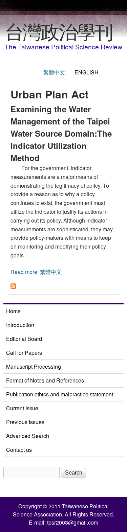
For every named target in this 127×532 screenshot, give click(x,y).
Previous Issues (25, 422)
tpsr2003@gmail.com (72, 522)
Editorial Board (24, 339)
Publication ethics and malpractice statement (59, 394)
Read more (23, 272)
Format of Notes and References (45, 380)
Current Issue (22, 408)
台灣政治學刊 (58, 30)
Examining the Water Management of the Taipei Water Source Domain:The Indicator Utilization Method (61, 133)
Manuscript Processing (33, 366)
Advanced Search (27, 436)
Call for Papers (24, 352)
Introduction (20, 325)
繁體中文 (54, 72)
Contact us (19, 450)
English (87, 72)
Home (13, 311)
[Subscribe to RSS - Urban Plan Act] (13, 287)
